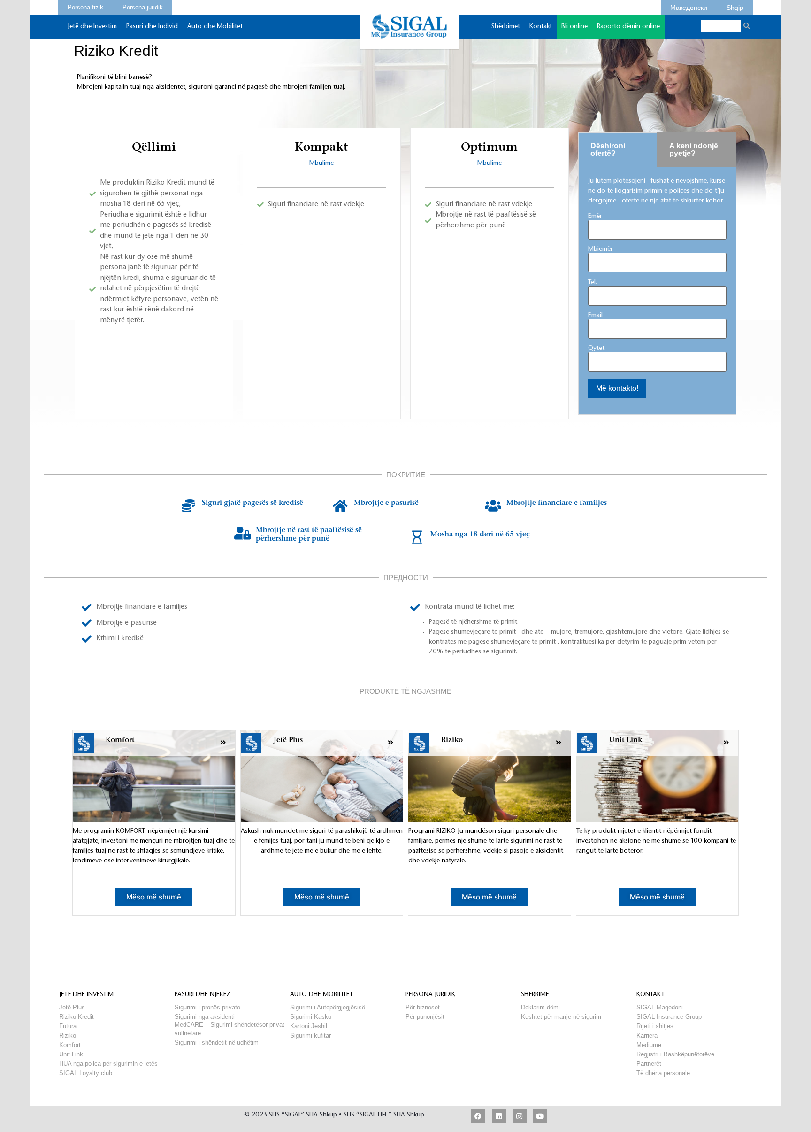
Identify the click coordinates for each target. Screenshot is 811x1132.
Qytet (596, 348)
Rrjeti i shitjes (654, 1026)
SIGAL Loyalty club (85, 1073)
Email (595, 315)
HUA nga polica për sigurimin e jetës (108, 1063)
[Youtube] (540, 1116)
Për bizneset (423, 1007)
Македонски (688, 6)
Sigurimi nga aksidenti (205, 1016)
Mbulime (321, 163)
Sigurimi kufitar (310, 1035)
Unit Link (71, 1054)
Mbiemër (600, 249)
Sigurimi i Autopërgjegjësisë (327, 1007)
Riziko (67, 1035)
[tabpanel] (657, 291)
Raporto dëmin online (628, 26)
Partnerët (648, 1063)
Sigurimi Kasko (310, 1016)
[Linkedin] (499, 1116)
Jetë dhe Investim (92, 26)
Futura (68, 1026)
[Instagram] (520, 1116)
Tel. (592, 282)
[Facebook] (478, 1116)
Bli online (574, 26)
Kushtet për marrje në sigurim (561, 1016)
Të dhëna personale (663, 1073)
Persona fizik (85, 6)
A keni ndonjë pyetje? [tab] (693, 149)
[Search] (746, 26)
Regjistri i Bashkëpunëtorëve (675, 1054)
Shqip (735, 6)
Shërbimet (505, 26)
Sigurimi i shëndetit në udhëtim (217, 1042)
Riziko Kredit (76, 1016)
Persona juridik (142, 6)
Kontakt (540, 26)
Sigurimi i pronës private (207, 1007)
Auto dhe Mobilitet (215, 26)
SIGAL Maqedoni (659, 1007)
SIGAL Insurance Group (669, 1016)
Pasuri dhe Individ (152, 26)
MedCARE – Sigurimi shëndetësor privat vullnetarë (229, 1024)
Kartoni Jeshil (308, 1026)
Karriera (647, 1035)
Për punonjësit (425, 1016)
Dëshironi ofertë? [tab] (607, 149)
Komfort (70, 1044)
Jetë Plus (72, 1007)
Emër (595, 216)
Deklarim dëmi (540, 1007)
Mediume (648, 1044)
